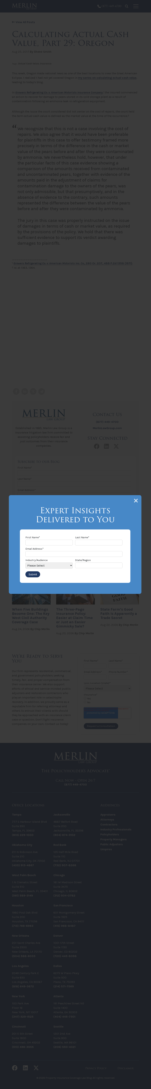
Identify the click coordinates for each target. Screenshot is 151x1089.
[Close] (135, 500)
